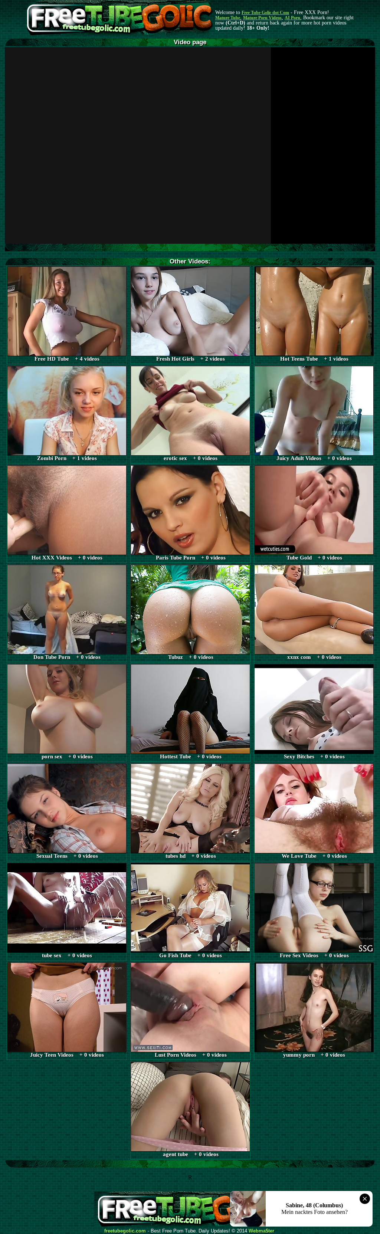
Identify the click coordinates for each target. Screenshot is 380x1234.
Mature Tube (227, 17)
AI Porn (292, 17)
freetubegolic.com (125, 1231)
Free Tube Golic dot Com (265, 12)
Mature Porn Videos (262, 17)
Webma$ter (261, 1231)
